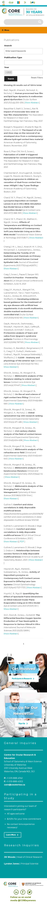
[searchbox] (5, 62)
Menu (6, 30)
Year (6, 67)
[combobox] (23, 62)
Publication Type (13, 57)
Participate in (23, 678)
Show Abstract (32, 102)
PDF (22, 541)
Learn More (12, 834)
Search (8, 45)
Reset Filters (37, 77)
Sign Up (24, 723)
